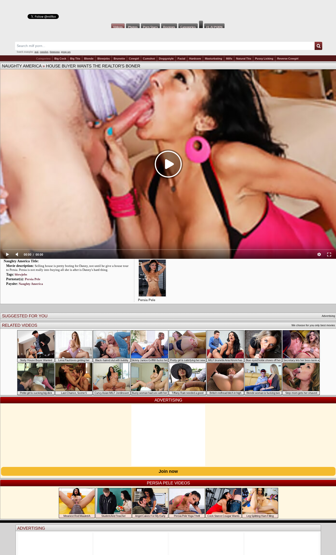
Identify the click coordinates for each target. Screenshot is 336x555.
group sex (66, 51)
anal (36, 51)
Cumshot (149, 58)
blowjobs (21, 274)
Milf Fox (168, 10)
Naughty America (21, 66)
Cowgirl (134, 58)
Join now (168, 471)
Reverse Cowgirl (287, 58)
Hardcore (195, 58)
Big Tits (75, 58)
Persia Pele (32, 279)
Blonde (88, 58)
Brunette (119, 58)
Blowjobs (103, 58)
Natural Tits (243, 58)
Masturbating (213, 58)
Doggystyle (166, 58)
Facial (181, 58)
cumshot (44, 51)
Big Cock (60, 58)
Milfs (229, 58)
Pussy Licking (264, 58)
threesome (55, 51)
